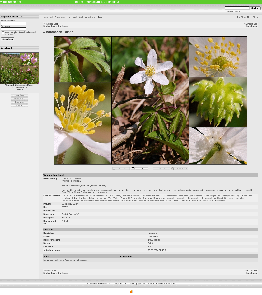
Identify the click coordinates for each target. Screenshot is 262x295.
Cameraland (169, 284)
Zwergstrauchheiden (169, 200)
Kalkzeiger (247, 196)
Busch (65, 196)
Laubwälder (181, 198)
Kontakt (19, 106)
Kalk (76, 198)
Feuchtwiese (101, 200)
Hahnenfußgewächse (152, 196)
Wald (110, 198)
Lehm (91, 198)
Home (45, 17)
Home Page (19, 95)
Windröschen (114, 196)
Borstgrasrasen (206, 200)
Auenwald (125, 198)
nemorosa (136, 196)
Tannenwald (207, 198)
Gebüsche (239, 198)
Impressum (19, 102)
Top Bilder (241, 17)
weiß (181, 196)
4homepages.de (137, 284)
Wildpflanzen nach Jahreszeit (63, 17)
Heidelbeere (251, 26)
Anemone (125, 196)
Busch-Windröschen (78, 196)
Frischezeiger (223, 196)
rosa (186, 196)
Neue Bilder (252, 17)
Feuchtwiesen (87, 200)
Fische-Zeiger (209, 196)
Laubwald (170, 198)
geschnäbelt (67, 198)
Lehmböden (101, 198)
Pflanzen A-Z (19, 99)
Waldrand (218, 198)
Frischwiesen (114, 200)
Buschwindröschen (98, 196)
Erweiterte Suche (232, 11)
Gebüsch (228, 198)
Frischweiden (140, 200)
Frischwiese (127, 200)
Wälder (116, 198)
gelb (191, 196)
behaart (198, 196)
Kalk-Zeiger (236, 196)
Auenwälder (136, 198)
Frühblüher (220, 200)
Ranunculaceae (170, 196)
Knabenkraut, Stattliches (55, 26)
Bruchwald (147, 198)
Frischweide (153, 200)
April (81, 17)
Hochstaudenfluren (70, 200)
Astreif (65, 221)
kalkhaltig (83, 198)
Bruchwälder (159, 198)
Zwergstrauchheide (189, 200)
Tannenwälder (194, 198)
